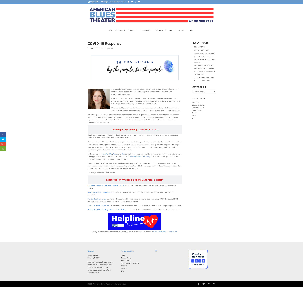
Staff (123, 255)
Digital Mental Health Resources (100, 192)
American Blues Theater (102, 284)
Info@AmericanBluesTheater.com (165, 232)
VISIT (171, 30)
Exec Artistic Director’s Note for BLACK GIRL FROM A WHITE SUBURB (204, 59)
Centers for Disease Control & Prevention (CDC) (106, 185)
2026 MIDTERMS (199, 47)
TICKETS (132, 30)
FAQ (193, 118)
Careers (124, 266)
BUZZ (192, 30)
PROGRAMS (145, 30)
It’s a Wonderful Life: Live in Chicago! (139, 156)
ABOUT (182, 30)
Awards (195, 115)
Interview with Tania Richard (204, 53)
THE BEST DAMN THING (202, 81)
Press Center (126, 260)
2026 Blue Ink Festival (201, 50)
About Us (195, 102)
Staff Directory (197, 110)
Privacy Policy (126, 258)
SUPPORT (160, 30)
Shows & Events (115, 30)
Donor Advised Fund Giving (204, 77)
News (110, 48)
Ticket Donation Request (130, 263)
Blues (92, 48)
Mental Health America (97, 199)
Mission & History (198, 105)
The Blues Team (198, 108)
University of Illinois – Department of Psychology (107, 210)
